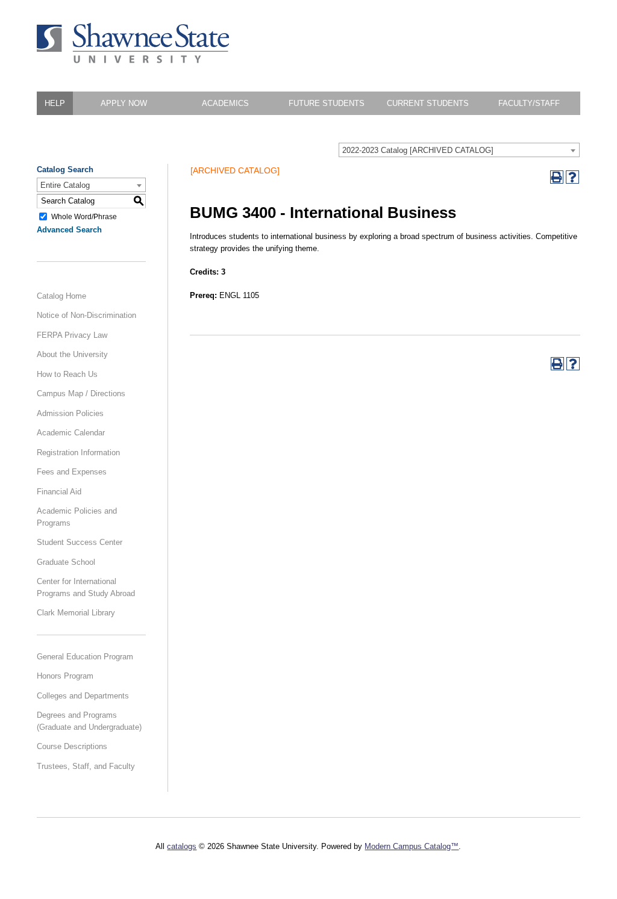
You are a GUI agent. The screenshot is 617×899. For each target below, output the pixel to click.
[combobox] (459, 150)
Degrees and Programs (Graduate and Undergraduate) (89, 721)
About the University (72, 354)
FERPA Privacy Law (72, 335)
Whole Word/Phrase (84, 216)
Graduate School (66, 562)
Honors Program (65, 675)
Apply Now (124, 103)
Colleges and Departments (83, 695)
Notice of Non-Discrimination (86, 315)
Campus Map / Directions (81, 393)
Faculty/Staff (529, 103)
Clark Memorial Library (76, 612)
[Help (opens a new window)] (572, 177)
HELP (55, 103)
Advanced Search (69, 229)
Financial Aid (59, 491)
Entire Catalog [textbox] (65, 185)
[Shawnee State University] (133, 60)
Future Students (327, 103)
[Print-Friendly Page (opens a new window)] (556, 177)
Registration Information (78, 452)
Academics (225, 103)
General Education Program (85, 656)
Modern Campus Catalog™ (412, 846)
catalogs (181, 846)
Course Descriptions (72, 746)
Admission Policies (70, 413)
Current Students (428, 103)
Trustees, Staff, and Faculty (86, 766)
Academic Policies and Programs (77, 516)
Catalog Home (61, 295)
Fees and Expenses (72, 471)
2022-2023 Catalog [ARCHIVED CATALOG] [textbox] (417, 150)
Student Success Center (79, 542)
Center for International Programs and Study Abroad (86, 587)
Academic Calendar (71, 432)
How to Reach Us (67, 374)
